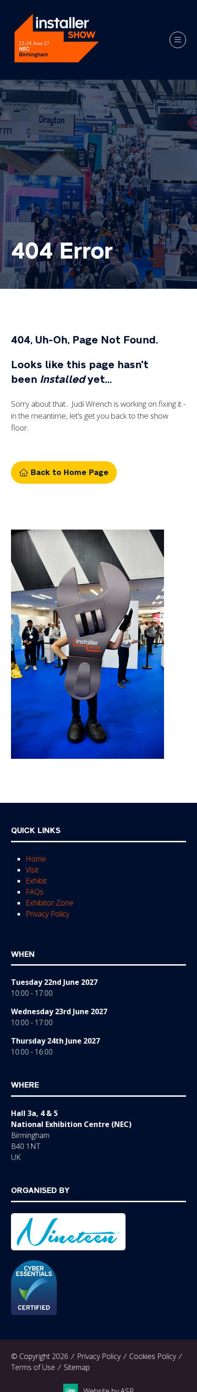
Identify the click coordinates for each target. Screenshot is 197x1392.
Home (36, 859)
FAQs (35, 892)
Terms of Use (33, 1367)
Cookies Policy (152, 1356)
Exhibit (36, 881)
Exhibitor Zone (49, 903)
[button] (178, 40)
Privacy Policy (47, 914)
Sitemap (77, 1367)
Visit (32, 870)
